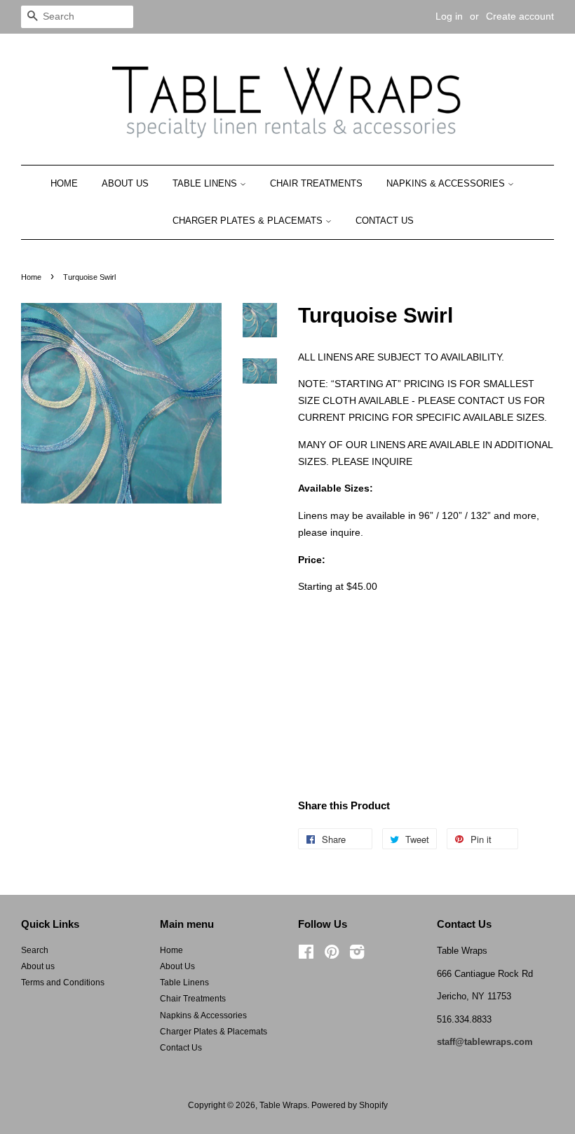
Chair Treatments (316, 183)
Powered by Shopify (349, 1105)
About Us (125, 183)
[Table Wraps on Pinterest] (331, 955)
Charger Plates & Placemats (248, 220)
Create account (520, 16)
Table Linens (206, 183)
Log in (449, 16)
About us (38, 966)
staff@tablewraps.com (485, 1042)
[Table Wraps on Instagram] (357, 955)
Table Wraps (283, 1105)
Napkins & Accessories (447, 183)
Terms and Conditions (62, 982)
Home (64, 183)
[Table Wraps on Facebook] (306, 955)
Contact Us (385, 220)
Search (34, 950)
